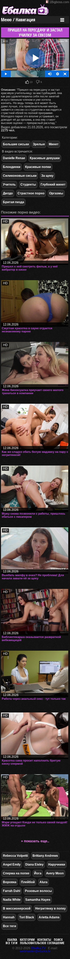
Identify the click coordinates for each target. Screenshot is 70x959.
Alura (43, 882)
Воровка (9, 882)
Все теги (9, 926)
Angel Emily (12, 864)
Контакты (44, 939)
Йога (37, 873)
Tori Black (26, 917)
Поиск (58, 939)
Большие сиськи (16, 144)
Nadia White (12, 899)
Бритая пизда (13, 202)
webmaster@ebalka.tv (35, 951)
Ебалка (12, 939)
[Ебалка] (25, 14)
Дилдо (8, 193)
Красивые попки (38, 167)
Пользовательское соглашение (42, 943)
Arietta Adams (49, 917)
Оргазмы (56, 193)
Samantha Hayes (37, 899)
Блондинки (11, 167)
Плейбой (28, 882)
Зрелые (39, 144)
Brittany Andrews (45, 855)
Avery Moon (55, 873)
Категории (27, 939)
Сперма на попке (16, 873)
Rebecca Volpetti (15, 855)
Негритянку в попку (50, 908)
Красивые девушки (45, 158)
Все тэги (11, 943)
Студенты (28, 184)
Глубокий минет (53, 184)
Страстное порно (31, 193)
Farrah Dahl (11, 891)
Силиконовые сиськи (20, 175)
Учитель (9, 184)
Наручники (56, 864)
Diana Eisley (34, 864)
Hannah (9, 917)
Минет (54, 144)
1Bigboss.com (59, 2)
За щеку (47, 175)
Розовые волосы (38, 891)
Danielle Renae (14, 158)
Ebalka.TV (38, 948)
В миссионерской (17, 908)
